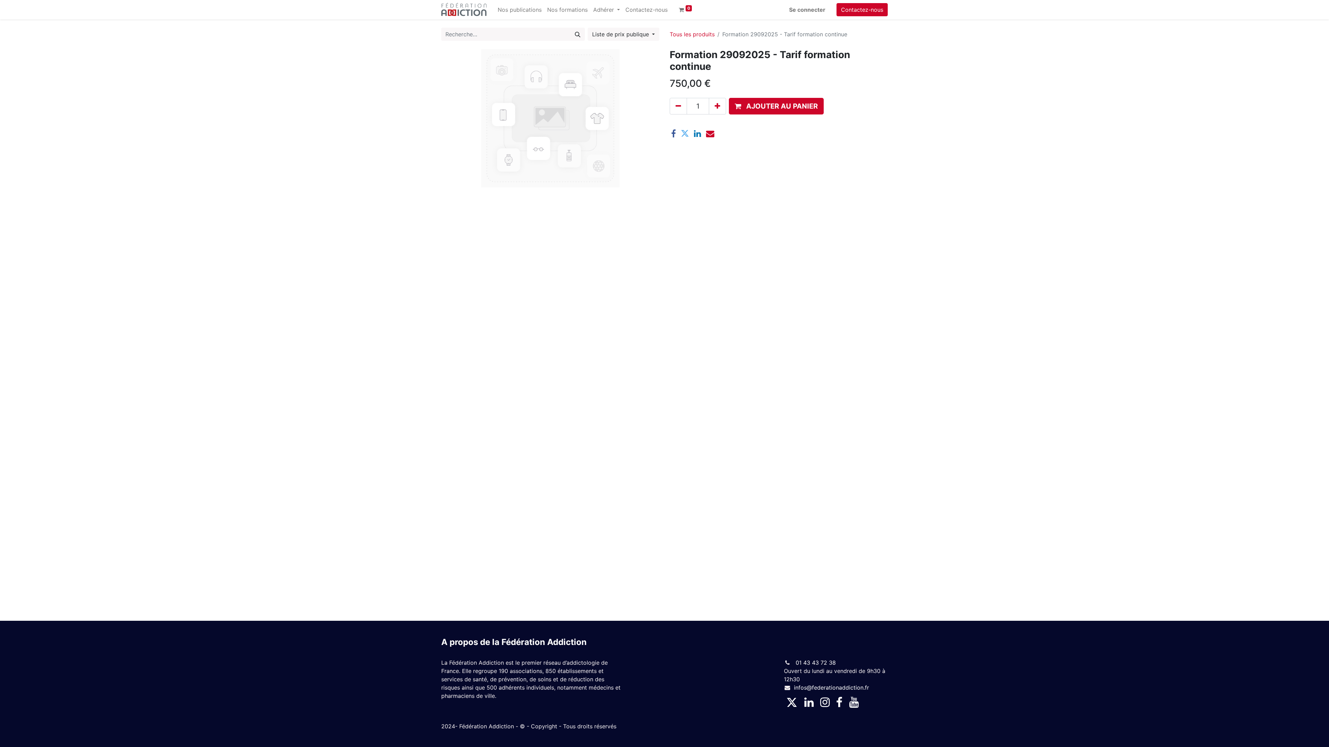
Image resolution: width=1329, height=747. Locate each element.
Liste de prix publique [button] (621, 34)
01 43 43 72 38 (815, 662)
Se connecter (807, 9)
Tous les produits (692, 34)
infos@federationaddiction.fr (831, 687)
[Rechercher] (577, 34)
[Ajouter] (717, 106)
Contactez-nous (862, 9)
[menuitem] (519, 10)
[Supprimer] (678, 106)
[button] (776, 106)
